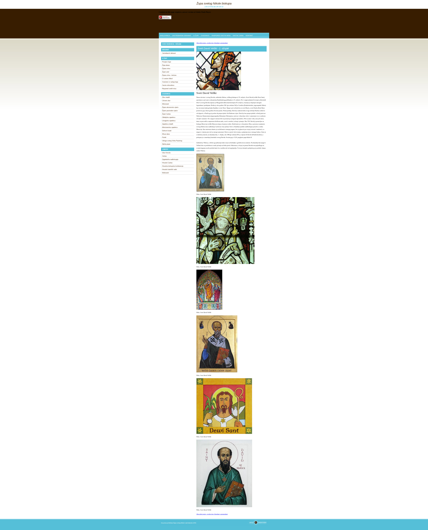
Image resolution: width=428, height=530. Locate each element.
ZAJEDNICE (205, 35)
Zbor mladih (166, 97)
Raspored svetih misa (169, 88)
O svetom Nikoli (167, 78)
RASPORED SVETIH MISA (221, 35)
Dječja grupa (166, 144)
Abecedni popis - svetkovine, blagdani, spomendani (212, 43)
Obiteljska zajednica (168, 117)
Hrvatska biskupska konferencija (172, 166)
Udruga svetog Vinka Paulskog (172, 141)
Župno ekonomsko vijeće (170, 107)
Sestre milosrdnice (168, 85)
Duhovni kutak (166, 131)
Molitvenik (165, 173)
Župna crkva (166, 68)
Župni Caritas (166, 114)
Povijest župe (166, 62)
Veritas (164, 156)
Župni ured (165, 72)
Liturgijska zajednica (168, 121)
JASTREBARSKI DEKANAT (181, 35)
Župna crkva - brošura (169, 75)
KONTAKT (249, 35)
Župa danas (166, 65)
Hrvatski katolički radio (169, 169)
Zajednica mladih (167, 124)
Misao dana (166, 134)
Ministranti (165, 104)
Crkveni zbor (166, 100)
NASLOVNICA (165, 35)
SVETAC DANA (238, 35)
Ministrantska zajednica (169, 127)
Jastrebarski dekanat (169, 53)
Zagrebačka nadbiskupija (170, 159)
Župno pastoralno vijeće (170, 110)
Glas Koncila (166, 153)
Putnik (164, 137)
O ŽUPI (196, 35)
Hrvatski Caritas (167, 163)
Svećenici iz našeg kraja (170, 82)
